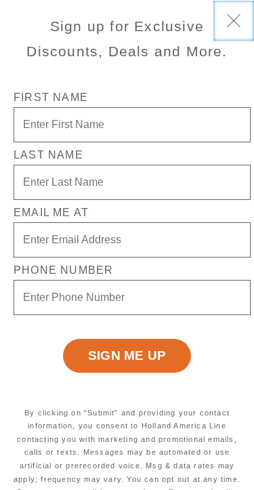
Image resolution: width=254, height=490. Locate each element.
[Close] (233, 20)
